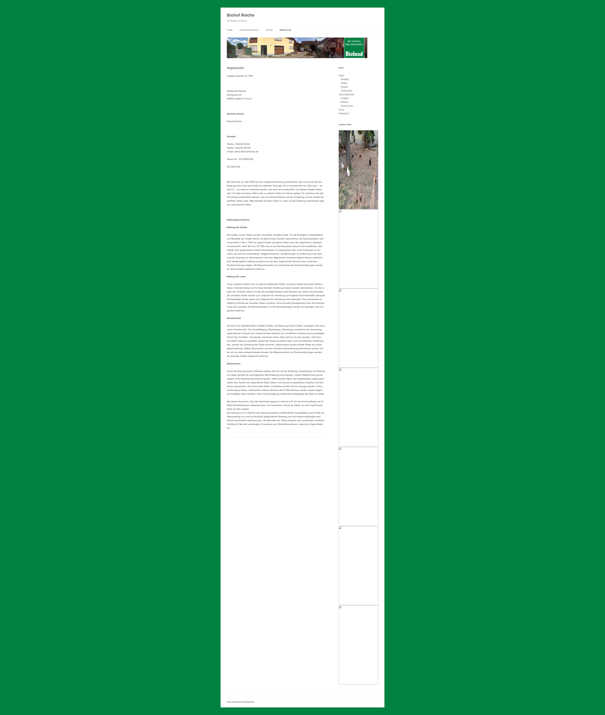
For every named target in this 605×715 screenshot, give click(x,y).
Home (230, 30)
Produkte (345, 98)
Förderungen (346, 90)
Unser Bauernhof (249, 30)
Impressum (285, 30)
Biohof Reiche (240, 15)
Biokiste (344, 102)
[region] (358, 407)
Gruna (269, 30)
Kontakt (344, 86)
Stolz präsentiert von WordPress (240, 702)
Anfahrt (344, 83)
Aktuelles (345, 79)
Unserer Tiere (347, 105)
